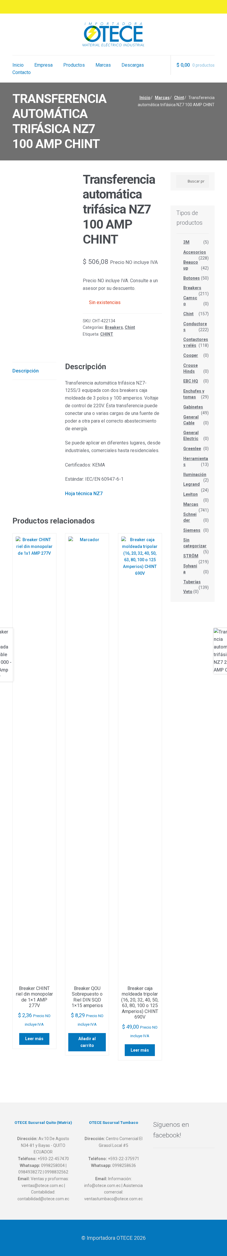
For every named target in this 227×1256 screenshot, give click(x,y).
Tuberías (192, 581)
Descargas (132, 65)
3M (186, 242)
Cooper (190, 355)
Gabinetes (193, 407)
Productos (74, 65)
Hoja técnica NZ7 (84, 493)
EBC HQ (190, 381)
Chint (179, 97)
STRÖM (190, 556)
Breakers (114, 327)
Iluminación (194, 474)
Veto (187, 591)
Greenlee (192, 448)
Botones (191, 278)
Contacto (21, 72)
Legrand (191, 484)
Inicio (18, 65)
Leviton (190, 494)
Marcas (103, 65)
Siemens (191, 530)
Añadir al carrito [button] (87, 1042)
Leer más (34, 1038)
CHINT (106, 334)
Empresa (43, 65)
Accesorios (194, 252)
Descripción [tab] (25, 371)
